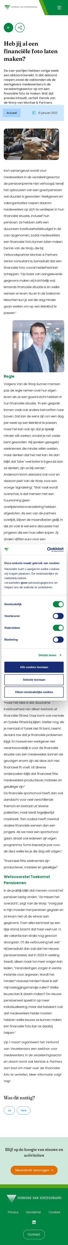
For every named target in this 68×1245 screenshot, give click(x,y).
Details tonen (47, 655)
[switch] (58, 616)
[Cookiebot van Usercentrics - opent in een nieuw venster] (48, 549)
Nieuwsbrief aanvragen (32, 1170)
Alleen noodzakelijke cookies (34, 692)
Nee (23, 1110)
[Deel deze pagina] (20, 27)
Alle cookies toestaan (34, 667)
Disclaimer (33, 1212)
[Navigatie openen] (59, 7)
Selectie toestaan (34, 679)
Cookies (54, 1212)
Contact (34, 1234)
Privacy (13, 1212)
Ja (9, 1110)
